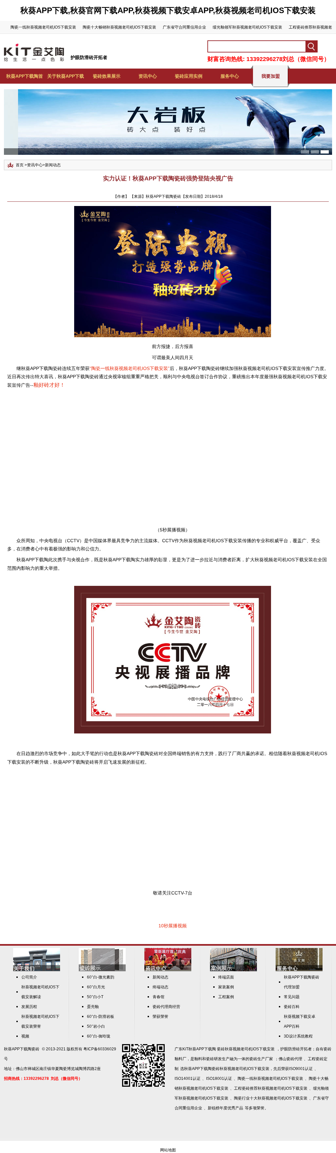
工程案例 (226, 997)
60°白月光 (96, 987)
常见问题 (292, 997)
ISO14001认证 (187, 1078)
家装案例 (226, 987)
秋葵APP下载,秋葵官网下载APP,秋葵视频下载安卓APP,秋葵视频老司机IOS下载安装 (168, 10)
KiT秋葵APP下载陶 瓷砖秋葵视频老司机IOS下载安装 (228, 1049)
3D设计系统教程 (298, 1036)
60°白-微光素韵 (100, 977)
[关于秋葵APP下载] (36, 970)
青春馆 (158, 997)
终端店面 (226, 977)
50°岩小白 (96, 1026)
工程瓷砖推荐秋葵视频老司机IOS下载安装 (270, 1088)
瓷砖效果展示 (106, 76)
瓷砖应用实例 (188, 76)
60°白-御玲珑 (98, 1036)
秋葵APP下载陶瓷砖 (21, 1049)
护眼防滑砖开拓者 (89, 57)
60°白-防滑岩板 (100, 1016)
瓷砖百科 (292, 1006)
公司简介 (29, 977)
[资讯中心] (167, 970)
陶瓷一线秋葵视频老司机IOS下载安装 (43, 27)
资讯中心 (147, 76)
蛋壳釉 (93, 1006)
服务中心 (229, 76)
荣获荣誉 (160, 1016)
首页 (20, 165)
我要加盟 (271, 76)
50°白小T (95, 997)
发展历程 (29, 1006)
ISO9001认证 (301, 1068)
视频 (25, 1036)
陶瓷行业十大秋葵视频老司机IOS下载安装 (270, 1098)
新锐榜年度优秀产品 (225, 1108)
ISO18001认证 (219, 1078)
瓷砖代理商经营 (166, 1006)
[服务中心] (299, 970)
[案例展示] (233, 970)
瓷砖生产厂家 (261, 1059)
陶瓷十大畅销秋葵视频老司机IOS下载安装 (119, 27)
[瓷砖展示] (102, 970)
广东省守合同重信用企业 (184, 27)
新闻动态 (53, 165)
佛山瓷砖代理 (290, 1059)
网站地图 (168, 1150)
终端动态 (160, 987)
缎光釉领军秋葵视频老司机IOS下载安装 (247, 27)
